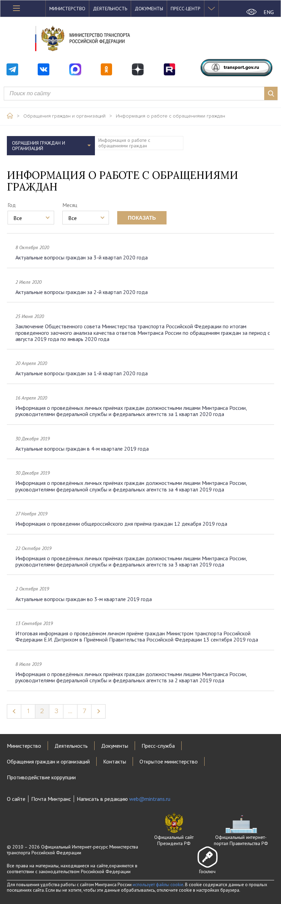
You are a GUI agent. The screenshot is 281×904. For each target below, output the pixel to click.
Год (12, 205)
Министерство (67, 8)
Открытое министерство (168, 761)
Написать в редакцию (123, 798)
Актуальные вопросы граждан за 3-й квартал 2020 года (81, 257)
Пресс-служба (158, 745)
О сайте (16, 798)
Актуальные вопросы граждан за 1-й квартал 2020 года (81, 373)
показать (142, 218)
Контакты (114, 761)
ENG (269, 12)
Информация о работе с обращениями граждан (170, 116)
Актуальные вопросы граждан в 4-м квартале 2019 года (82, 448)
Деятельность (110, 8)
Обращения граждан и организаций (64, 116)
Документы (149, 8)
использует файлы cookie (158, 885)
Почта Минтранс (51, 798)
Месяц (69, 205)
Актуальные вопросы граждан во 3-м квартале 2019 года (83, 599)
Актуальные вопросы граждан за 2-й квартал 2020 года (81, 292)
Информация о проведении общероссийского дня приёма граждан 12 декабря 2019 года (121, 523)
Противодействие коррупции (41, 777)
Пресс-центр (185, 8)
